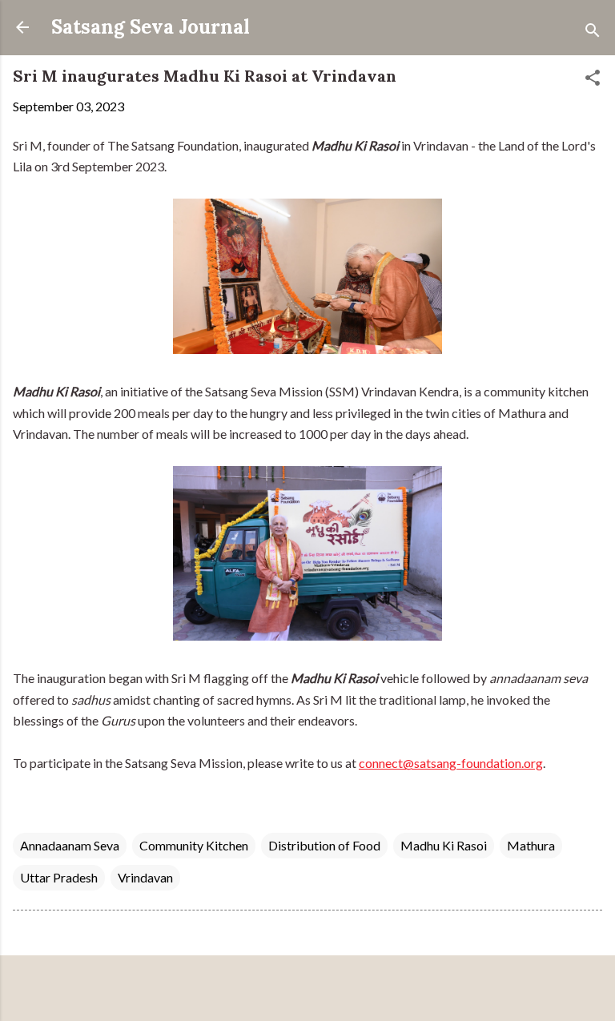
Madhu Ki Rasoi (443, 845)
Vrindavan (145, 877)
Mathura (531, 845)
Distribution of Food (324, 845)
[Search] (592, 32)
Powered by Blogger (317, 990)
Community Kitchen (193, 845)
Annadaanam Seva (69, 845)
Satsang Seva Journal (150, 26)
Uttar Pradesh (59, 877)
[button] (592, 80)
